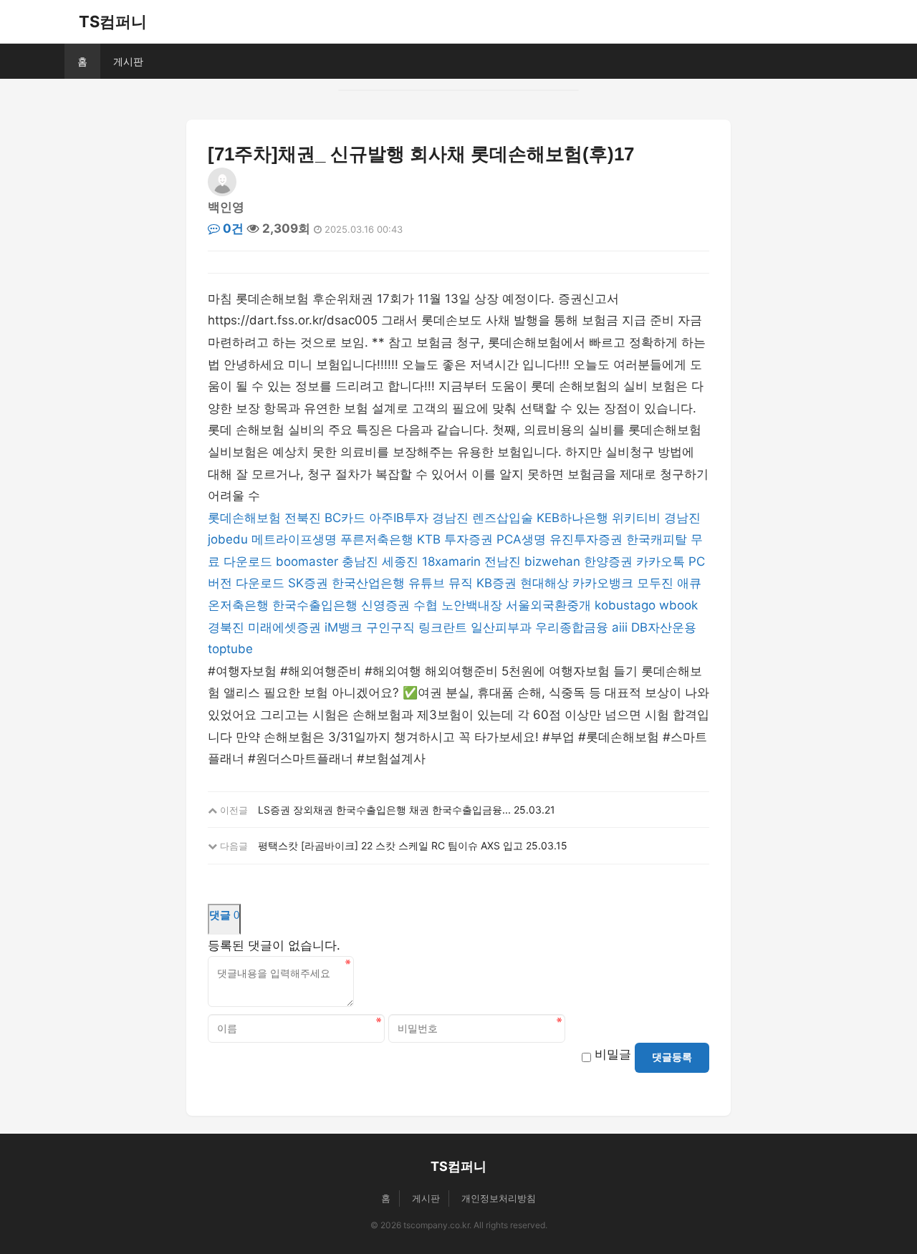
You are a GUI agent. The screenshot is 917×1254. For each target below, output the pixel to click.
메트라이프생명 (294, 539)
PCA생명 (521, 539)
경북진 (226, 627)
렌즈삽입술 (502, 518)
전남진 (502, 561)
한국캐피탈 (656, 539)
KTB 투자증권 (455, 539)
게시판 (128, 61)
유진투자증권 (586, 539)
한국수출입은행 (314, 605)
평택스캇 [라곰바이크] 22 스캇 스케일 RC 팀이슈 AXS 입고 (390, 845)
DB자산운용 (663, 627)
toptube (230, 649)
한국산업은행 (368, 583)
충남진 (360, 561)
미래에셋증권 (284, 627)
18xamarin (451, 561)
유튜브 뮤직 (440, 583)
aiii (620, 627)
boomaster (307, 561)
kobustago (625, 605)
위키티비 (636, 518)
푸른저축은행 (376, 539)
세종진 (400, 561)
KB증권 (496, 583)
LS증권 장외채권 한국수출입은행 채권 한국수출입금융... (384, 810)
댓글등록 (672, 1057)
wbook (678, 605)
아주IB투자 (398, 518)
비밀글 (613, 1054)
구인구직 (390, 627)
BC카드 (345, 518)
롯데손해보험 (244, 518)
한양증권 (608, 561)
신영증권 (385, 605)
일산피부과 (501, 627)
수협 (425, 605)
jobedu (228, 539)
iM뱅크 (344, 627)
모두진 (655, 583)
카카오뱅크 (602, 583)
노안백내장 (471, 605)
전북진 (302, 518)
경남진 (450, 518)
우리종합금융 (571, 627)
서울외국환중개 (548, 605)
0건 (232, 228)
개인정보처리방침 (498, 1198)
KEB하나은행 (572, 518)
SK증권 (308, 583)
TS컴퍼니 (113, 21)
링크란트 (442, 627)
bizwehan (552, 561)
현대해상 (544, 583)
